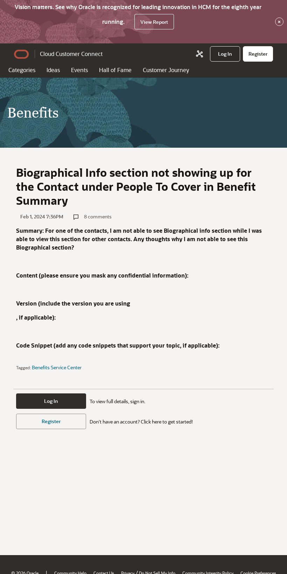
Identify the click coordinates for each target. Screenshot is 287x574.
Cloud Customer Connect (71, 53)
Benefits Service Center (57, 367)
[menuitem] (225, 54)
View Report (154, 22)
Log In (51, 401)
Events (79, 70)
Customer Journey (166, 70)
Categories (21, 70)
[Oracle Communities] (199, 54)
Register (51, 421)
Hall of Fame (115, 70)
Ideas (53, 70)
